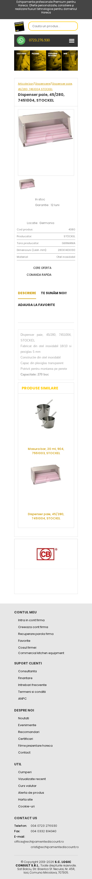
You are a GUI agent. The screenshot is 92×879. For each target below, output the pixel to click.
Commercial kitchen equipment (41, 653)
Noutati (23, 718)
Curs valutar (27, 786)
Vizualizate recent (32, 779)
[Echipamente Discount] (19, 26)
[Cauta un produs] (73, 26)
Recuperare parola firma (36, 634)
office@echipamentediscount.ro (39, 841)
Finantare (25, 678)
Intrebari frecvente (32, 685)
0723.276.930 (39, 40)
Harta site (25, 799)
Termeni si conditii (32, 691)
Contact (24, 752)
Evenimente (27, 725)
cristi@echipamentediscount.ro (55, 847)
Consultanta (27, 671)
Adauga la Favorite (36, 304)
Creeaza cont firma (33, 627)
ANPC (22, 698)
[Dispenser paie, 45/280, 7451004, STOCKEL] (46, 486)
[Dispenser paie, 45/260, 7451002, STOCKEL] (61, 305)
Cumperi (25, 772)
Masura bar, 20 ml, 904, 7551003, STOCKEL (46, 451)
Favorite (24, 640)
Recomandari (28, 732)
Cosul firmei (27, 647)
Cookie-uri (26, 806)
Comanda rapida (39, 275)
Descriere (27, 293)
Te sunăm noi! (54, 293)
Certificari (25, 739)
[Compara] (26, 317)
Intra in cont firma (31, 620)
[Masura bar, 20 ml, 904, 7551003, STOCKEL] (46, 420)
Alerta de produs (31, 792)
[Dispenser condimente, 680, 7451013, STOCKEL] (19, 317)
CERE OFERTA (42, 268)
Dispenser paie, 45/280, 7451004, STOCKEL (46, 516)
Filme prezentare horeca (35, 746)
